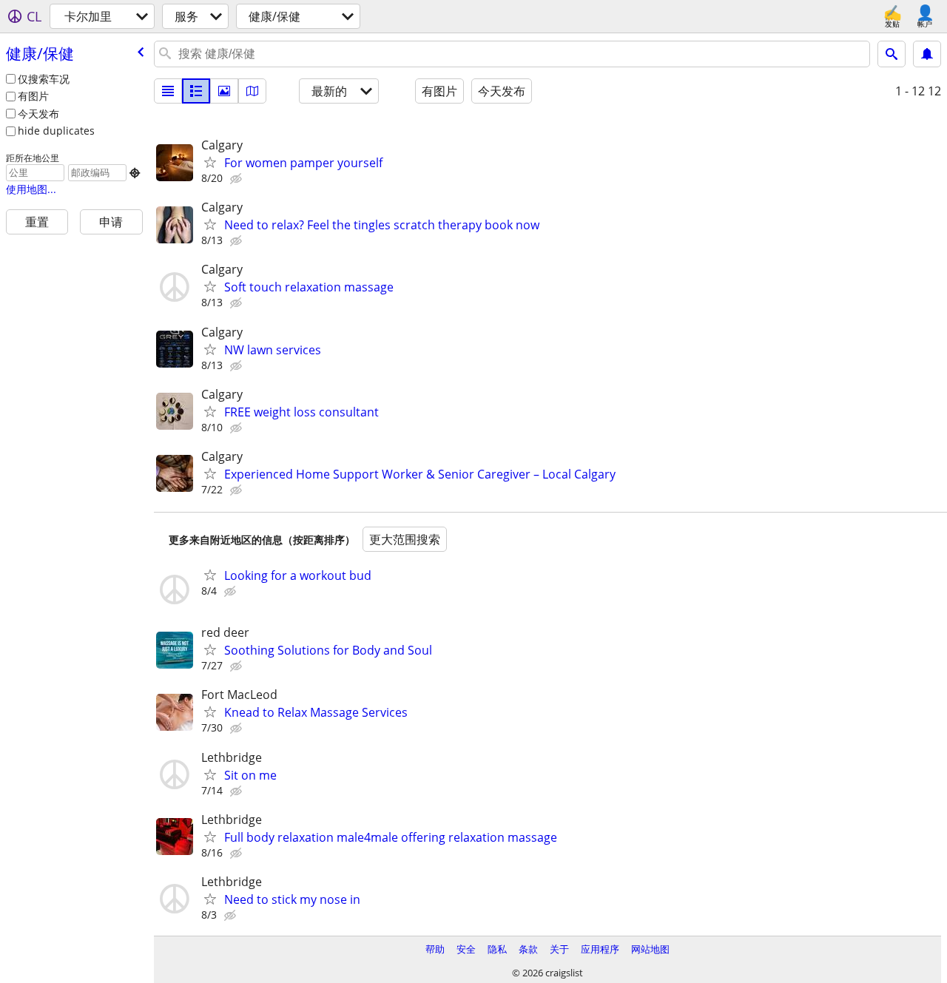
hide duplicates (56, 131)
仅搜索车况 (44, 79)
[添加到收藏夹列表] (210, 162)
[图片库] (224, 91)
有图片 (33, 96)
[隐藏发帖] (237, 179)
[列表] (168, 91)
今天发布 (38, 114)
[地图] (252, 91)
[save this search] (927, 54)
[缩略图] (196, 91)
